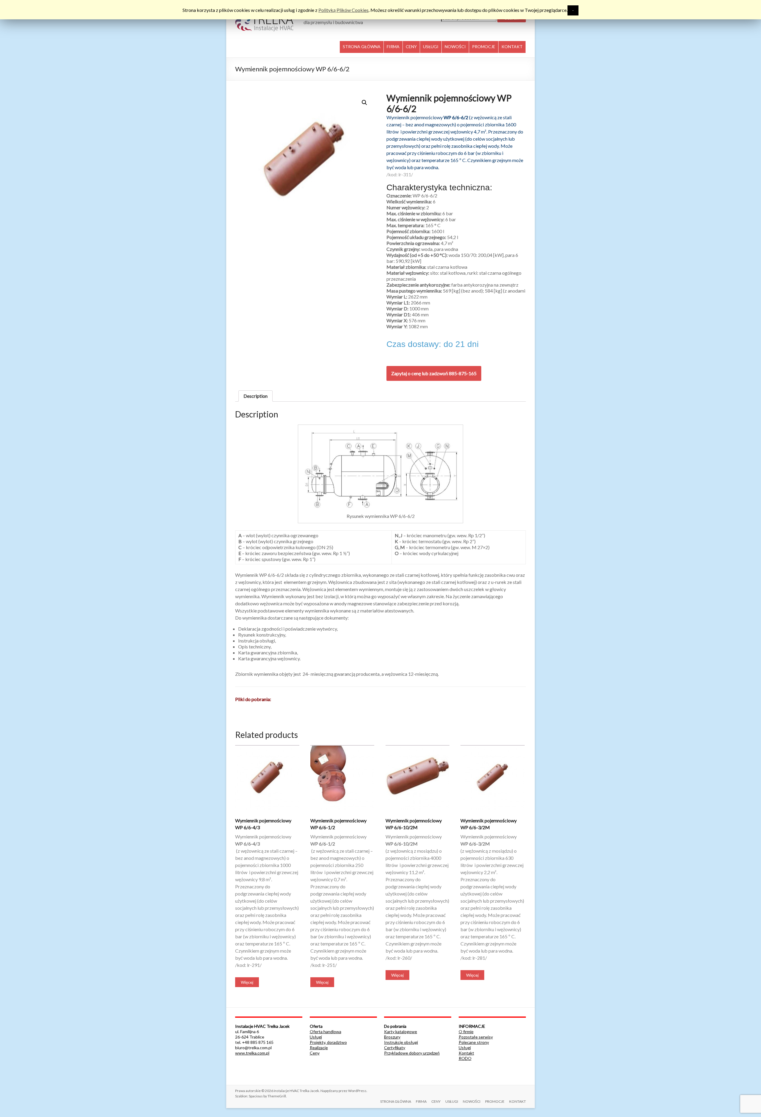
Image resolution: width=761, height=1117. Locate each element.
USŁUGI (430, 46)
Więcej (247, 982)
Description (255, 396)
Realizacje (319, 1047)
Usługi (316, 1036)
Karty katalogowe (400, 1031)
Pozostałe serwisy (476, 1036)
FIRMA (393, 46)
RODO (465, 1058)
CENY (411, 46)
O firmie (466, 1031)
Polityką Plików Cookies (343, 10)
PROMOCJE (483, 46)
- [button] (573, 10)
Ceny (315, 1052)
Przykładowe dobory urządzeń (412, 1052)
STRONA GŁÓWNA (361, 46)
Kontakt (466, 1052)
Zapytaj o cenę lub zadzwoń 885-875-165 (434, 373)
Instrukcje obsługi (401, 1042)
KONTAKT (512, 46)
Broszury (392, 1036)
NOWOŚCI (455, 46)
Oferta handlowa (325, 1031)
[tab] (255, 396)
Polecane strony (474, 1042)
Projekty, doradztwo (328, 1042)
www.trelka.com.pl (252, 1052)
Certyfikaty (394, 1047)
